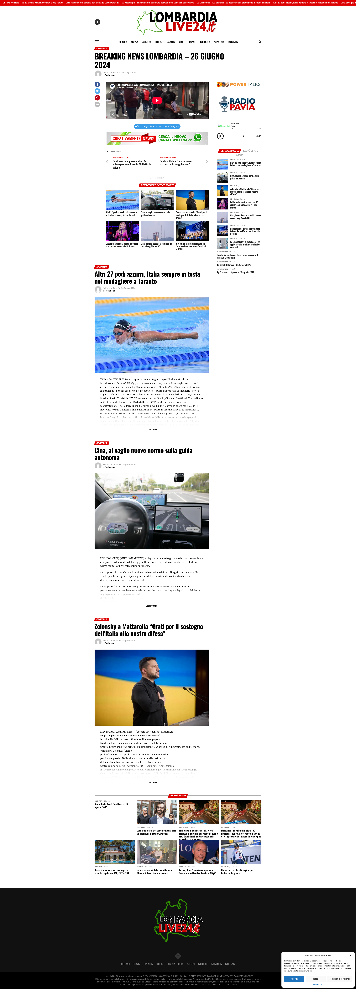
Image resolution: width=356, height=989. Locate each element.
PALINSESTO (205, 41)
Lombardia (146, 41)
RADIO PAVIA (233, 41)
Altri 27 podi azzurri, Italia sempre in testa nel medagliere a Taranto (263, 2)
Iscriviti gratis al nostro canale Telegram (158, 126)
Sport (182, 41)
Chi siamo (122, 41)
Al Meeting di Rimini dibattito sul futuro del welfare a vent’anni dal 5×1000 (116, 2)
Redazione (110, 75)
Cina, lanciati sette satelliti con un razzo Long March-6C (51, 2)
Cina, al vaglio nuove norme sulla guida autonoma (322, 2)
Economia (171, 41)
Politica (158, 41)
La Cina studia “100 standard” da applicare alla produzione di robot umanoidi (191, 2)
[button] (350, 955)
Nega (315, 979)
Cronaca (134, 41)
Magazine (192, 41)
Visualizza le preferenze (339, 979)
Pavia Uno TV (219, 41)
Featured (116, 151)
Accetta (294, 979)
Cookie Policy (317, 985)
